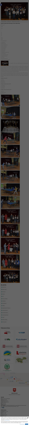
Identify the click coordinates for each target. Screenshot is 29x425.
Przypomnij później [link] (22, 424)
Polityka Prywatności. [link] (7, 420)
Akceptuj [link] (27, 424)
